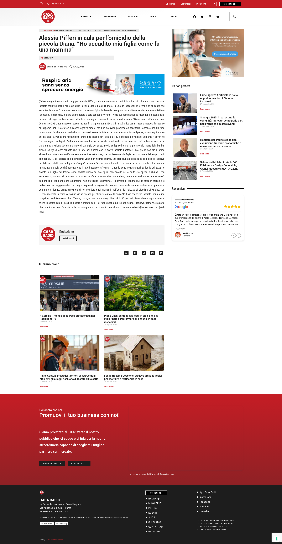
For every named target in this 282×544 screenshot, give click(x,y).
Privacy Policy (47, 524)
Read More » (44, 326)
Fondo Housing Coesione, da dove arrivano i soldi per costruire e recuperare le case (133, 377)
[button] (126, 253)
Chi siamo (170, 4)
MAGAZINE (110, 16)
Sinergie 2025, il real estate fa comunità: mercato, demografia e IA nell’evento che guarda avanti (221, 120)
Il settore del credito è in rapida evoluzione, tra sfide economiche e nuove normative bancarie (220, 143)
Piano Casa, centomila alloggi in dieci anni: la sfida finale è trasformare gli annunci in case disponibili (131, 319)
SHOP (173, 16)
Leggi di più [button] (180, 228)
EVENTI (154, 16)
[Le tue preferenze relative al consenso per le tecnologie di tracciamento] (277, 539)
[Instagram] (210, 16)
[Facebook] (194, 16)
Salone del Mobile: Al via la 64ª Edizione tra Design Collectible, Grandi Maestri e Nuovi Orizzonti (219, 165)
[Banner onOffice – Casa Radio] (208, 76)
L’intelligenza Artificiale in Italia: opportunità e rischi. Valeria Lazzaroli (219, 98)
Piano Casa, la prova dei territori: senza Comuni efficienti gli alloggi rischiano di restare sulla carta (69, 377)
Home (44, 30)
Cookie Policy (61, 524)
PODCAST (133, 16)
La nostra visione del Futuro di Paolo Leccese (151, 474)
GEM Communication (54, 540)
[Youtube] (218, 16)
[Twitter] (202, 16)
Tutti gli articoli (68, 238)
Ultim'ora (51, 30)
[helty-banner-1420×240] (101, 94)
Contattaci (185, 4)
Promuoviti (201, 4)
